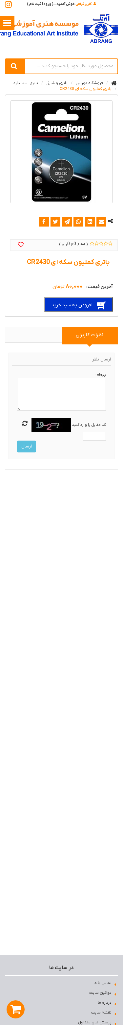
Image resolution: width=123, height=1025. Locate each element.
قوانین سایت (100, 992)
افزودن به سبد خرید (71, 305)
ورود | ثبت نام (40, 4)
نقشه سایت (101, 1012)
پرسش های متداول (95, 1022)
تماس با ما (102, 983)
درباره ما (105, 1002)
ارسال (26, 446)
